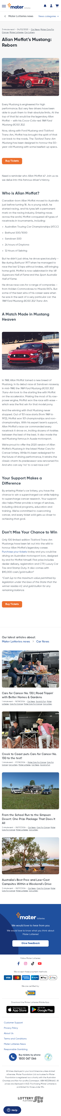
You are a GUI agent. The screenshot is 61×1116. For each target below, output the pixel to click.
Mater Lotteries (16, 33)
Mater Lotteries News (15, 1044)
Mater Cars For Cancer (33, 704)
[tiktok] (33, 963)
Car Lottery (29, 33)
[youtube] (40, 963)
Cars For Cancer (16, 704)
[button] (4, 6)
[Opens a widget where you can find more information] (12, 1110)
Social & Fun (41, 701)
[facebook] (18, 963)
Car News (35, 30)
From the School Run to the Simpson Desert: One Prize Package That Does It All (28, 819)
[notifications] (45, 5)
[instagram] (25, 963)
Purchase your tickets (14, 552)
